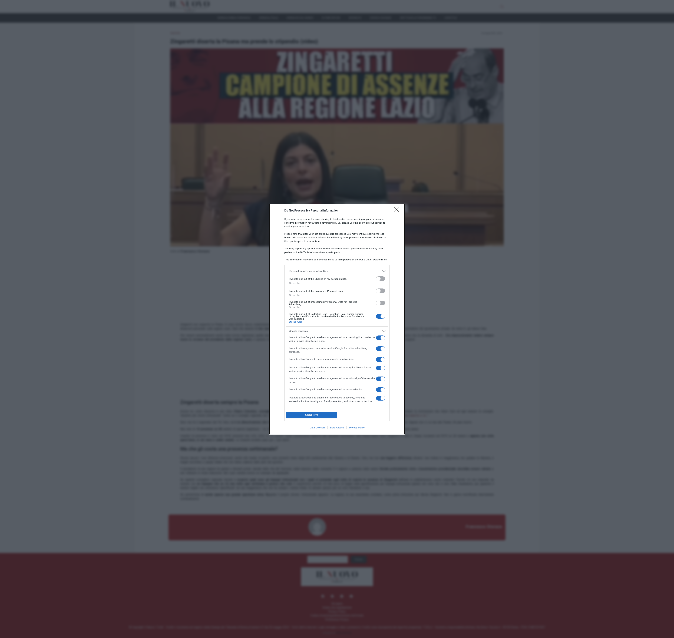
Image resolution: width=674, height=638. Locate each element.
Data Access (337, 427)
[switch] (380, 278)
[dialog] (337, 319)
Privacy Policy (357, 427)
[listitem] (337, 271)
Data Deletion (317, 427)
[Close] (397, 210)
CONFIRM (311, 415)
